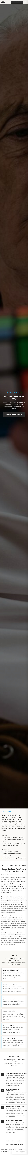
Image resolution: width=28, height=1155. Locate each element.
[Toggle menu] (25, 2)
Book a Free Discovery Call (14, 414)
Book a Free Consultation (17, 2)
